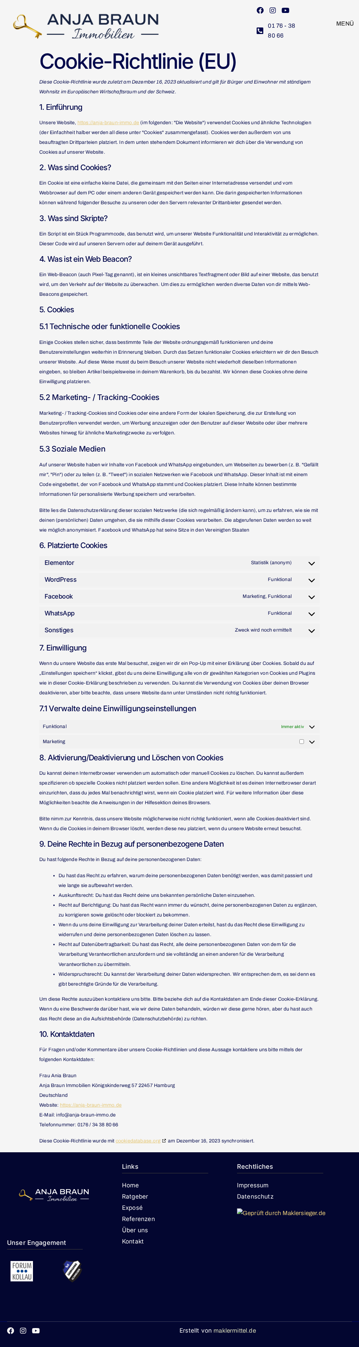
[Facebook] (260, 10)
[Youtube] (285, 10)
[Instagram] (272, 10)
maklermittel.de (235, 1330)
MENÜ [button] (345, 23)
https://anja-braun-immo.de (108, 122)
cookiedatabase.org (138, 1140)
